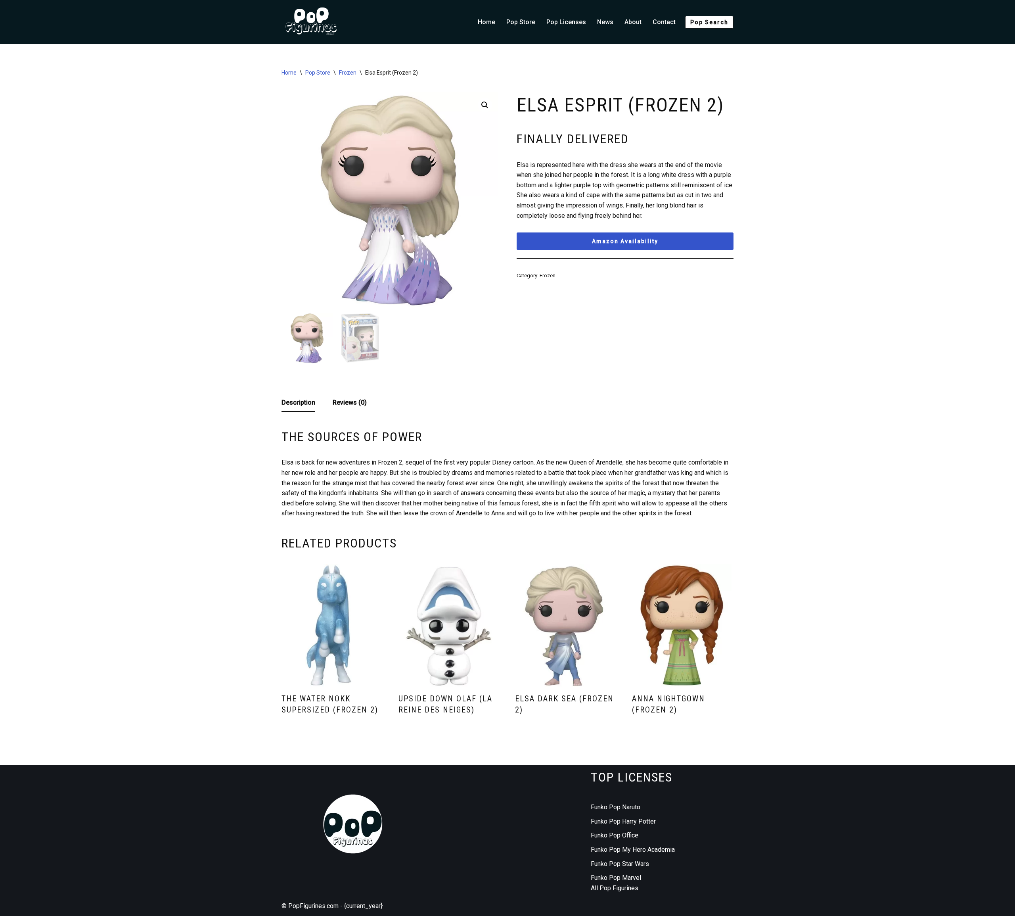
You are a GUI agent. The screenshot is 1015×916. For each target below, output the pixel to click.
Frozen (347, 72)
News (605, 22)
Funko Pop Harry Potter (623, 821)
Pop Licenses (566, 22)
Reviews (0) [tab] (350, 402)
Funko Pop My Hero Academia (633, 849)
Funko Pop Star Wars (620, 864)
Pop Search (709, 22)
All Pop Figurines (614, 888)
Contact (664, 22)
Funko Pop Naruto (615, 807)
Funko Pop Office (614, 835)
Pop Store (520, 22)
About (633, 22)
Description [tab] (298, 402)
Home (486, 22)
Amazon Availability (625, 241)
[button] (485, 105)
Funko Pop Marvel (616, 877)
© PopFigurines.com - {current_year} (332, 906)
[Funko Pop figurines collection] (311, 22)
